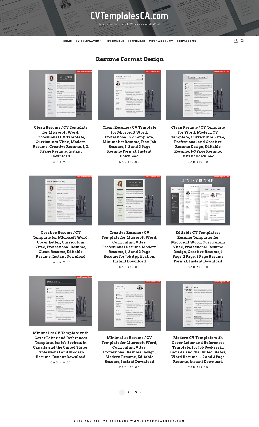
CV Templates (87, 40)
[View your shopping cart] (236, 41)
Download (136, 40)
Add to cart (61, 95)
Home (67, 40)
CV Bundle (115, 40)
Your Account (161, 40)
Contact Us (186, 40)
